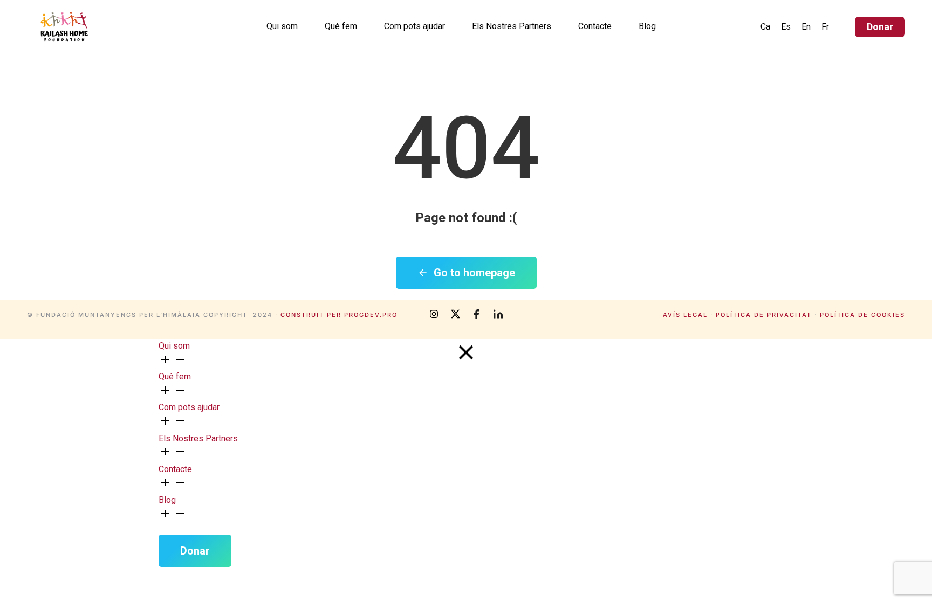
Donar (880, 26)
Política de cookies (862, 315)
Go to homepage (474, 272)
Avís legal (685, 315)
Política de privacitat (764, 315)
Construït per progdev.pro (339, 315)
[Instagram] (433, 314)
